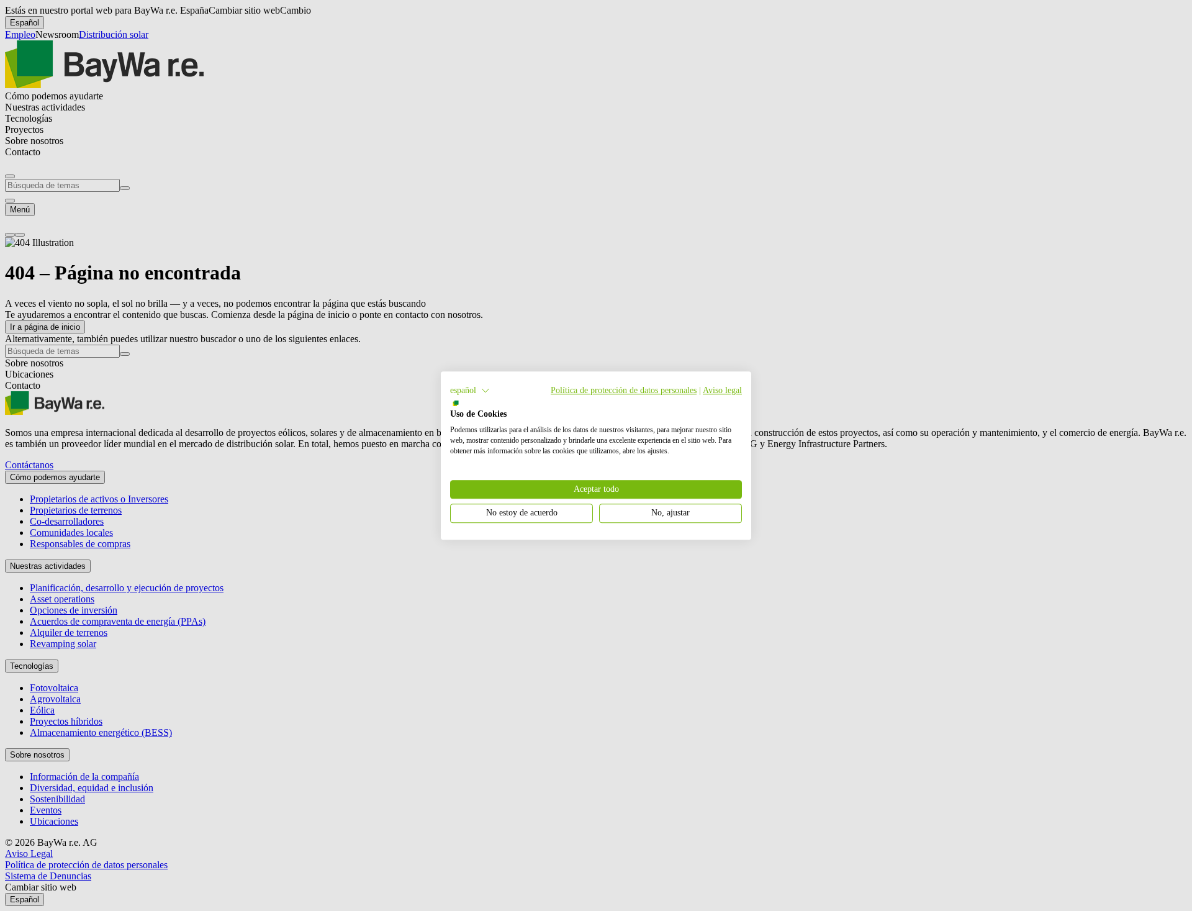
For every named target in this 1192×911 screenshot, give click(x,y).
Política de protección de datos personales (624, 390)
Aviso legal (722, 390)
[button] (470, 390)
